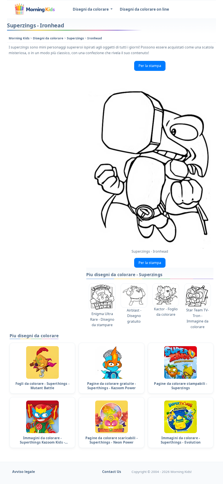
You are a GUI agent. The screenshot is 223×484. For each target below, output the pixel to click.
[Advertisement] (44, 86)
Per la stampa (150, 65)
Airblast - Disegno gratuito (134, 316)
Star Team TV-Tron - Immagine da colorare (197, 318)
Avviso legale (23, 471)
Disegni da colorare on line (144, 9)
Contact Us (111, 471)
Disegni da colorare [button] (91, 9)
